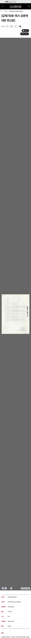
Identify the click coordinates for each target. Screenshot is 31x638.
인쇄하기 (26, 30)
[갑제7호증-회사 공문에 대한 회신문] (16, 11)
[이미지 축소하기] (6, 588)
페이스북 (16, 26)
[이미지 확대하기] (3, 588)
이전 (4, 314)
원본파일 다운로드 (24, 33)
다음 (27, 314)
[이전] (4, 314)
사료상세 (5, 11)
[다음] (27, 314)
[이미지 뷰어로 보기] (11, 588)
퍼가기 (7, 26)
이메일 (20, 26)
